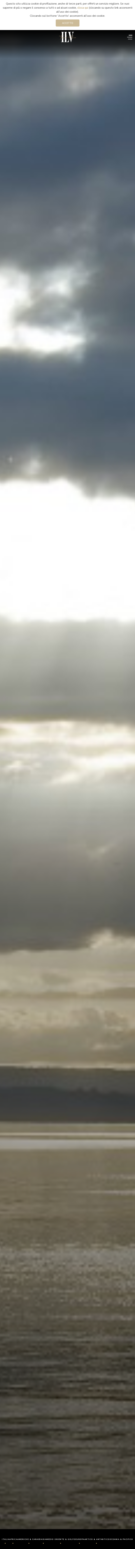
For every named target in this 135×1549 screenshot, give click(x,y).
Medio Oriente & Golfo (60, 1539)
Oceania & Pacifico (121, 1539)
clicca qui (82, 8)
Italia (5, 1539)
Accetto (67, 23)
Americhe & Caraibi (29, 1539)
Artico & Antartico (97, 1539)
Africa (13, 1539)
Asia (43, 1539)
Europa (79, 1539)
